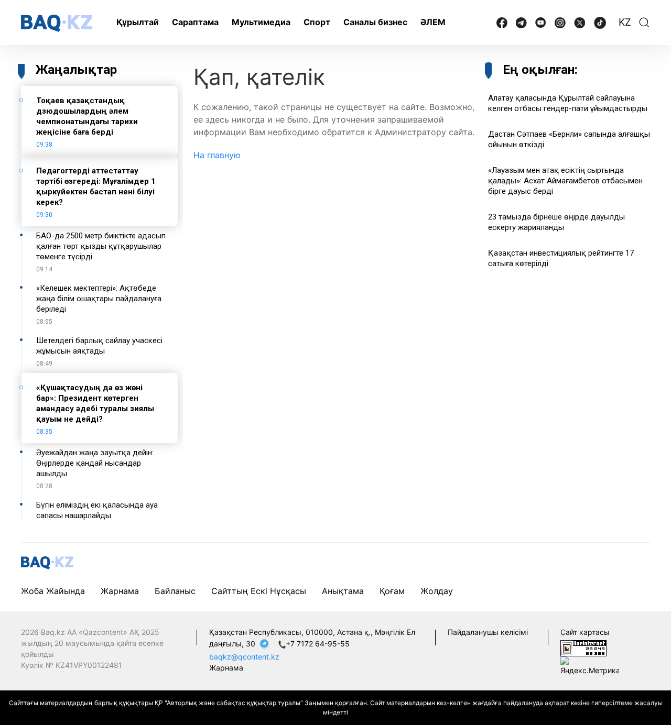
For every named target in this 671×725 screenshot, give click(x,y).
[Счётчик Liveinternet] (583, 647)
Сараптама (195, 22)
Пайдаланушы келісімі (488, 632)
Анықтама (343, 591)
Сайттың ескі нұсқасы (258, 591)
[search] (644, 22)
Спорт (317, 22)
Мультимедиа (261, 22)
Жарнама (120, 591)
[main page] (56, 23)
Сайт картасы (585, 632)
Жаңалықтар (76, 69)
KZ (625, 22)
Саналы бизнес (375, 22)
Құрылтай (137, 22)
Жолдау (436, 591)
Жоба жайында (53, 591)
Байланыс (175, 591)
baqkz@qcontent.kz (244, 656)
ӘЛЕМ (433, 22)
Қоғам (392, 591)
